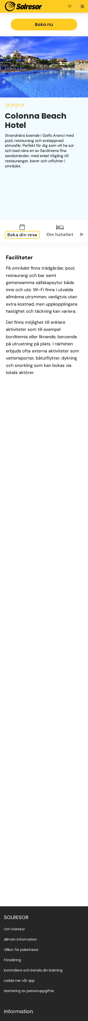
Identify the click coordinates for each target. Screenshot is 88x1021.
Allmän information (20, 939)
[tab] (25, 231)
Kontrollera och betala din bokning (33, 970)
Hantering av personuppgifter (29, 990)
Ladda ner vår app (19, 980)
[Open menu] (80, 6)
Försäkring (12, 960)
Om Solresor (14, 929)
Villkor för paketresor (21, 949)
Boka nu (44, 24)
